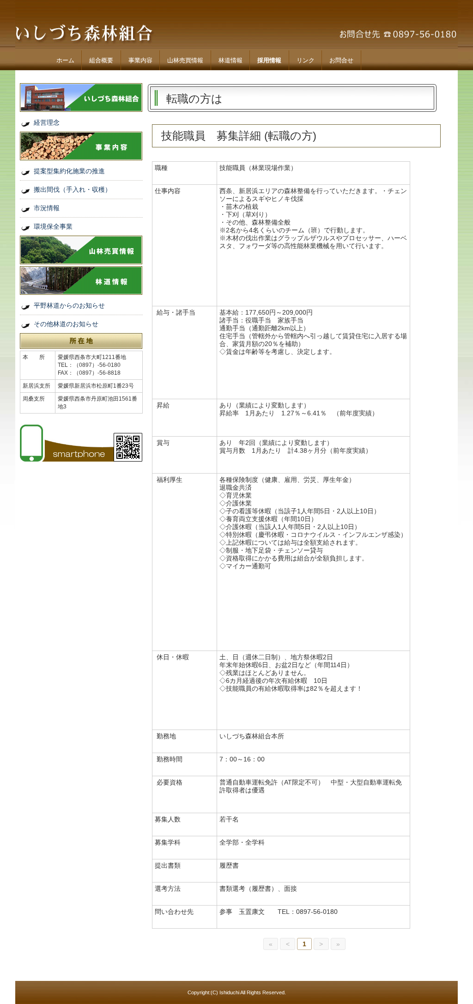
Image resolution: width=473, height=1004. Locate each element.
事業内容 (140, 60)
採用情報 (269, 60)
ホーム (65, 60)
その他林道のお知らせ (66, 324)
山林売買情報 (185, 60)
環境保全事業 (53, 226)
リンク (306, 60)
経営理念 (47, 122)
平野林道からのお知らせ (69, 305)
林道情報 (230, 60)
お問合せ (341, 60)
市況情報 (47, 208)
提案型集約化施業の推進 (69, 171)
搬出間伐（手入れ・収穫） (72, 189)
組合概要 (101, 60)
